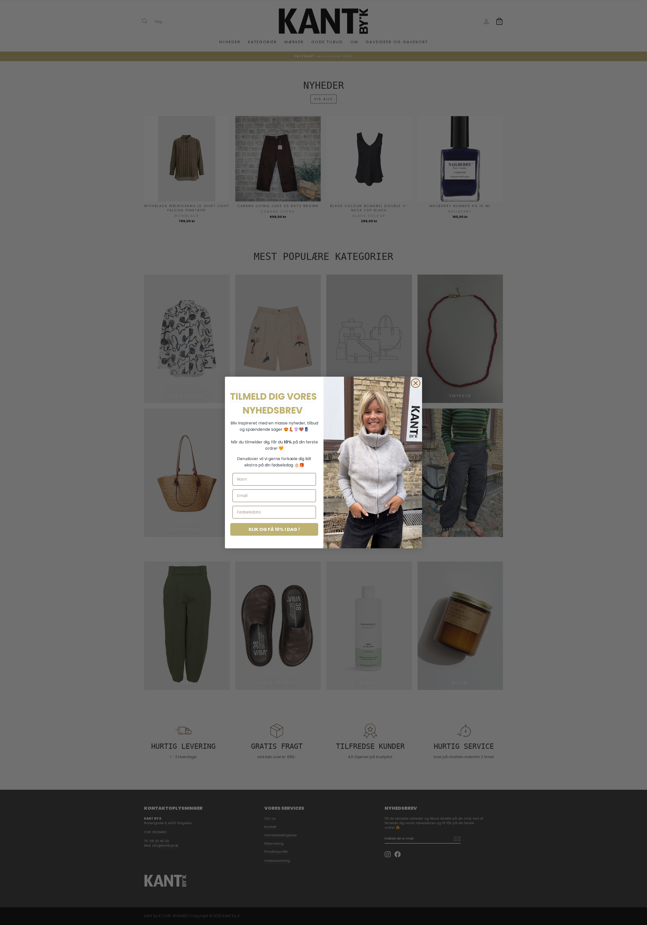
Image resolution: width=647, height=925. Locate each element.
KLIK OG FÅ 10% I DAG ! (274, 529)
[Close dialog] (415, 383)
